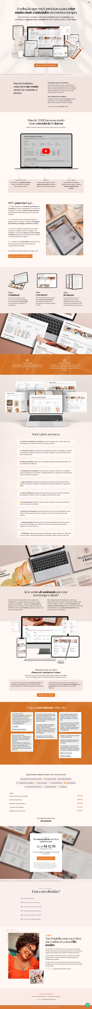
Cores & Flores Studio (53, 1007)
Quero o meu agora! (46, 695)
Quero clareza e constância (20, 256)
